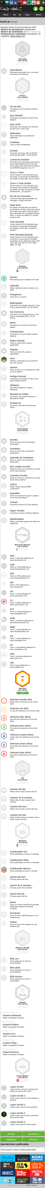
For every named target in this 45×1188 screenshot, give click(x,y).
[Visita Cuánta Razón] (22, 1158)
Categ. (27, 15)
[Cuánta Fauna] (38, 3)
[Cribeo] (29, 3)
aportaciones (33, 1134)
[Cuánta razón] (7, 3)
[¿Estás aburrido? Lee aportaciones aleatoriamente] (19, 15)
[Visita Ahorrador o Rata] (22, 1180)
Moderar (39, 15)
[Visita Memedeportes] (37, 1158)
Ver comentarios (33, 32)
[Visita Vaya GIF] (7, 1180)
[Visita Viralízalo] (7, 1158)
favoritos (11, 1134)
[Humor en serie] (34, 3)
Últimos (6, 15)
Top (14, 15)
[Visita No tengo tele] (37, 1180)
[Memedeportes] (11, 3)
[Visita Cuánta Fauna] (37, 1165)
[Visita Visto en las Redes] (7, 1173)
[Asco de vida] (2, 3)
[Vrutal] (25, 3)
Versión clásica (31, 1185)
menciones (33, 1139)
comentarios (11, 1139)
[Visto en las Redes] (16, 3)
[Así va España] (20, 3)
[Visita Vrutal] (37, 1173)
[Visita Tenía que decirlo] (22, 1173)
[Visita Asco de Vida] (7, 1165)
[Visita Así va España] (22, 1165)
